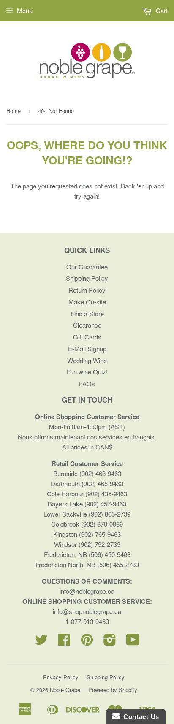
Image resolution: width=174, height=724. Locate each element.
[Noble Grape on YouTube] (132, 642)
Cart (161, 10)
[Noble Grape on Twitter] (41, 642)
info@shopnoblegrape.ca (87, 611)
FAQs (87, 383)
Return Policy (87, 289)
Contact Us (139, 716)
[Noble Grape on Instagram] (109, 642)
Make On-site (87, 301)
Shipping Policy (87, 278)
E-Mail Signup (87, 348)
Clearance (87, 324)
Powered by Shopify (112, 690)
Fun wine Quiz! (87, 371)
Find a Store (87, 313)
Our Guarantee (87, 266)
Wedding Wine (87, 360)
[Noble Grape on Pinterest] (87, 642)
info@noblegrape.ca (87, 591)
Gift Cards (87, 336)
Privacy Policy (61, 677)
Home (13, 111)
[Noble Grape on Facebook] (64, 642)
